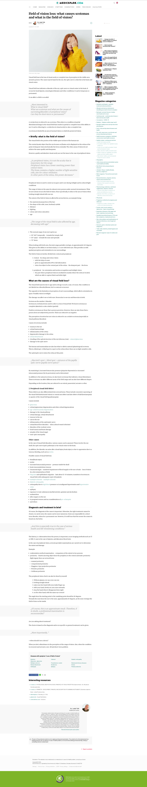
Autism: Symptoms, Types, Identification (109, 93)
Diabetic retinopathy (76, 659)
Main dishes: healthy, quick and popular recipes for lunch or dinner (106, 156)
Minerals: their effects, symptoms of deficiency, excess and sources (106, 194)
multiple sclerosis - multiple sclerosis (43, 479)
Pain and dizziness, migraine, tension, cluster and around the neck (106, 178)
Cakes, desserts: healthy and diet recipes (107, 150)
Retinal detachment (36, 664)
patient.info (33, 697)
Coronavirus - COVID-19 (102, 120)
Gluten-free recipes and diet (103, 142)
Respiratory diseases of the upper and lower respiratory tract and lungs (106, 212)
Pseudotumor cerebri (56, 663)
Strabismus (54, 664)
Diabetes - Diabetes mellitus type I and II (106, 122)
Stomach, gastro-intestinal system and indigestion (106, 225)
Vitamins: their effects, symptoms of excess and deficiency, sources (106, 191)
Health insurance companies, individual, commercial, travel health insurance (106, 137)
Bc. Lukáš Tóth (41, 22)
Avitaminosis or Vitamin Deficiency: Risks (110, 69)
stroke (51, 452)
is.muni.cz (33, 684)
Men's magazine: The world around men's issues (106, 174)
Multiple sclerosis (35, 663)
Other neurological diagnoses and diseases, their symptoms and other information (106, 183)
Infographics (99, 159)
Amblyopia (33, 666)
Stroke (73, 664)
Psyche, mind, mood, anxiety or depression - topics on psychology (105, 208)
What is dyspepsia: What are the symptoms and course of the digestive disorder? (110, 88)
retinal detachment (36, 337)
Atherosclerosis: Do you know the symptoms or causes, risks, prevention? (110, 64)
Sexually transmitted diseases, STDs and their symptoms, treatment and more (106, 216)
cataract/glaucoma (76, 339)
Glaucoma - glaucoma (36, 661)
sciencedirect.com (35, 699)
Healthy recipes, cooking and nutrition (106, 140)
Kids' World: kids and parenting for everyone (105, 166)
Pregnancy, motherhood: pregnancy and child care (106, 200)
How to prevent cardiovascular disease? (109, 45)
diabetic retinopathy (37, 482)
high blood (46, 484)
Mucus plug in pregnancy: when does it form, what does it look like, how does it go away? (110, 52)
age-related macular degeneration (41, 410)
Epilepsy (53, 666)
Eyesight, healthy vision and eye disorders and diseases (107, 125)
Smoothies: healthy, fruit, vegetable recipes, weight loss (107, 144)
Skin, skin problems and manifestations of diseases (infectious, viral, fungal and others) (107, 221)
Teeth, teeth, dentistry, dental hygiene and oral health (107, 229)
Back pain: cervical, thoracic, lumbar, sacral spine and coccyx (105, 113)
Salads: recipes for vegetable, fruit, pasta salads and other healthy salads (107, 153)
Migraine (33, 474)
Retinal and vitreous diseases (78, 663)
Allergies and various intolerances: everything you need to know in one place (106, 109)
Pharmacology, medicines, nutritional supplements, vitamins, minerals (106, 187)
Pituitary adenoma (76, 666)
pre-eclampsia (66, 499)
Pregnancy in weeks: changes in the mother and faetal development (105, 204)
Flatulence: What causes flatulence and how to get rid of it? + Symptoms (110, 82)
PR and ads (99, 197)
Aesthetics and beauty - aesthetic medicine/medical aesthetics (104, 105)
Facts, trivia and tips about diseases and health (106, 129)
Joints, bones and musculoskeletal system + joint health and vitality (107, 162)
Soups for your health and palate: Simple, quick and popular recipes (107, 148)
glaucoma (33, 405)
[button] (29, 7)
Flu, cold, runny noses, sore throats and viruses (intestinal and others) (106, 133)
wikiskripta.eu (34, 694)
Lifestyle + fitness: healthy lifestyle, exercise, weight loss (105, 170)
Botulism (33, 659)
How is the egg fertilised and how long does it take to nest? (110, 58)
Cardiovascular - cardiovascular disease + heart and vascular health (107, 116)
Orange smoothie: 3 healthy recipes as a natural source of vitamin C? (110, 40)
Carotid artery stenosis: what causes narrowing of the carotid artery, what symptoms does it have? (110, 76)
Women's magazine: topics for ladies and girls (106, 233)
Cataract (53, 659)
